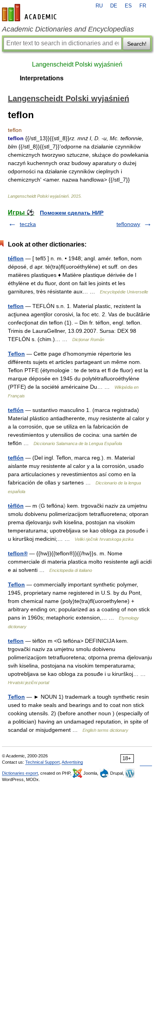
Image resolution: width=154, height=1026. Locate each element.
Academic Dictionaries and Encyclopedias (68, 29)
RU (99, 6)
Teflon (16, 354)
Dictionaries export (20, 773)
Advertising (72, 762)
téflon (16, 258)
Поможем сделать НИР (71, 213)
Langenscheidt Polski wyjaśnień (77, 64)
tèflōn (16, 506)
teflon (16, 306)
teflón (16, 410)
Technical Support (42, 762)
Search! (136, 44)
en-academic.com (30, 12)
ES (128, 6)
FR (142, 6)
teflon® (18, 553)
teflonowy (128, 224)
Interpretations (42, 78)
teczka (28, 224)
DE (113, 6)
